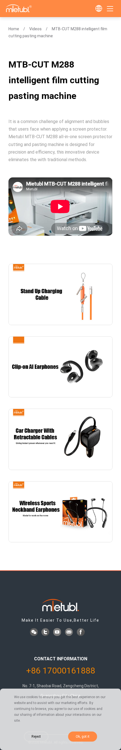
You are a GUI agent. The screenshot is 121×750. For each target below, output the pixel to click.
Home (13, 29)
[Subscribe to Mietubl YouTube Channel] (57, 632)
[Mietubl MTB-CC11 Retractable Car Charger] (60, 439)
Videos (35, 29)
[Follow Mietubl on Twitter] (45, 632)
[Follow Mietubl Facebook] (81, 632)
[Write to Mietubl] (69, 632)
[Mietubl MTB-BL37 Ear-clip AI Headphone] (60, 367)
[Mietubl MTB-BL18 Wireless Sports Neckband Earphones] (60, 512)
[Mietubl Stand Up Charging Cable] (60, 294)
